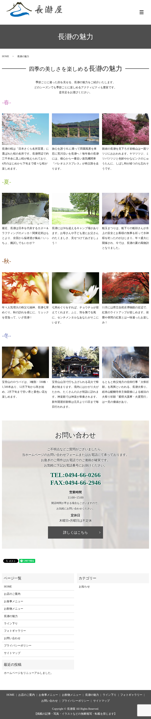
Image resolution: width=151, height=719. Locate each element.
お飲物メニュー (13, 608)
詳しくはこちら (75, 532)
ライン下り (11, 623)
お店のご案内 (12, 593)
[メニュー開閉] (142, 12)
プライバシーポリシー (17, 645)
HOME (5, 56)
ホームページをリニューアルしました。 (28, 672)
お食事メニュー (13, 601)
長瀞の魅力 (11, 616)
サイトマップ (12, 653)
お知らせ (84, 586)
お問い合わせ (12, 638)
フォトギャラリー (15, 630)
